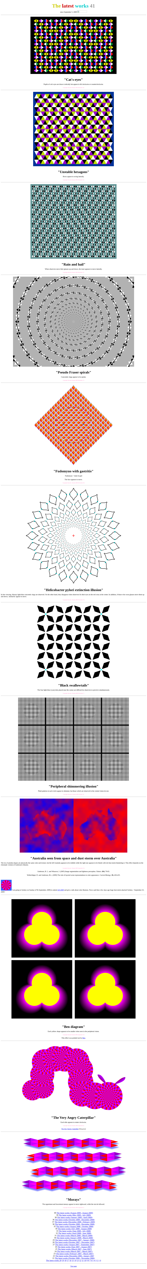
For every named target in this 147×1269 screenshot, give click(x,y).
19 (63, 1260)
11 (83, 1260)
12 (80, 1260)
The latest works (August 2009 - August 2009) (75, 1213)
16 (70, 1260)
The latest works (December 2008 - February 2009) (75, 1222)
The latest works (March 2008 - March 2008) (74, 1235)
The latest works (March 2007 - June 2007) (75, 1249)
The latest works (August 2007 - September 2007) (74, 1245)
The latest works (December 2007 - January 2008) (74, 1240)
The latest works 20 (53, 1260)
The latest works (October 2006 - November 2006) (75, 1258)
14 (75, 1260)
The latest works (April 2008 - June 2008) (74, 1233)
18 (65, 1260)
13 (78, 1260)
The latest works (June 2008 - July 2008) (75, 1231)
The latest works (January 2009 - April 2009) (74, 1217)
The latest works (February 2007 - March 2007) (74, 1254)
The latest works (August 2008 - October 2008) (74, 1226)
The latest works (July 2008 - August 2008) (75, 1229)
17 (68, 1260)
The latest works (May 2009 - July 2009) (75, 1215)
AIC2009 (60, 890)
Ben (83, 1038)
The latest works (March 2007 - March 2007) (74, 1251)
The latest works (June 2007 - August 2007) (75, 1247)
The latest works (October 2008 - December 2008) (74, 1220)
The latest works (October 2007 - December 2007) (74, 1242)
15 (73, 1260)
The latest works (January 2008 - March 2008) (75, 1238)
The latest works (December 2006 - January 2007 (74, 1256)
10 (85, 1260)
